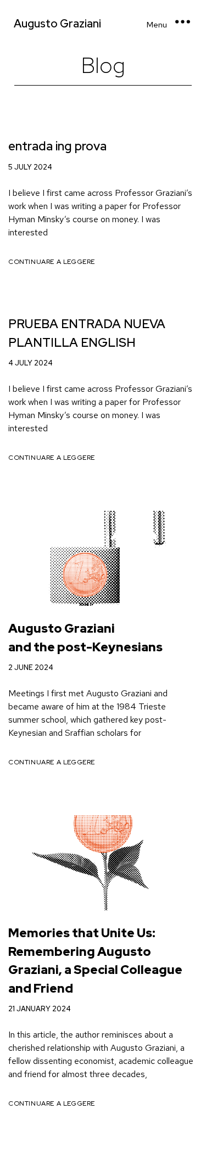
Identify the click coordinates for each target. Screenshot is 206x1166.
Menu (157, 25)
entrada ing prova (57, 146)
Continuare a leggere (51, 261)
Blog (103, 65)
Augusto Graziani (57, 23)
